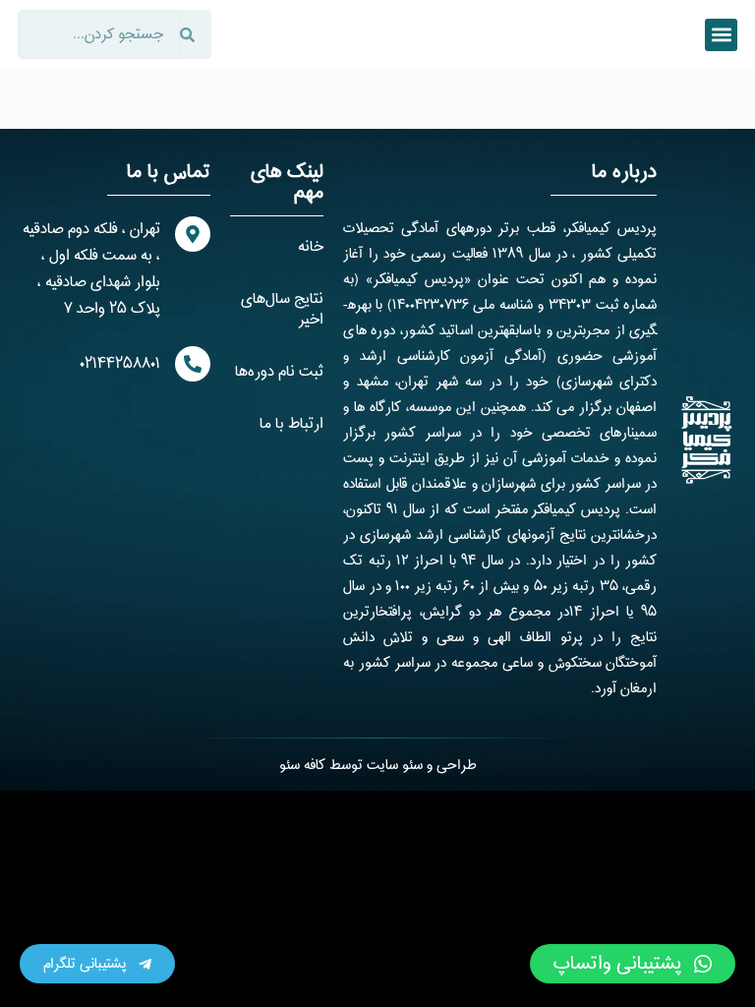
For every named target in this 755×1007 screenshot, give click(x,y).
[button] (721, 35)
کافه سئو (302, 765)
